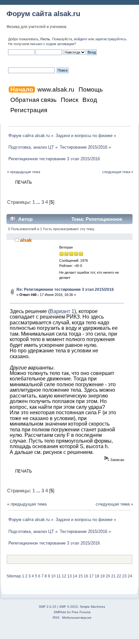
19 (102, 576)
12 (64, 576)
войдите (80, 39)
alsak (26, 240)
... (38, 202)
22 (119, 576)
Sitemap (13, 576)
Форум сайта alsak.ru (43, 14)
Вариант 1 (62, 311)
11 (59, 576)
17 (91, 576)
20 (108, 576)
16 (86, 576)
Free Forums (81, 612)
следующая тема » (117, 172)
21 (113, 576)
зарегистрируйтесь (110, 39)
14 (75, 576)
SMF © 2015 (68, 606)
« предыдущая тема (23, 172)
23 (124, 576)
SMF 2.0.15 (47, 606)
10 (53, 576)
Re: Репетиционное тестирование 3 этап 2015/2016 (65, 289)
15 (80, 576)
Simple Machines (92, 606)
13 (69, 576)
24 (130, 576)
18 (97, 576)
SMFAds (60, 612)
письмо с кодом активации (52, 44)
